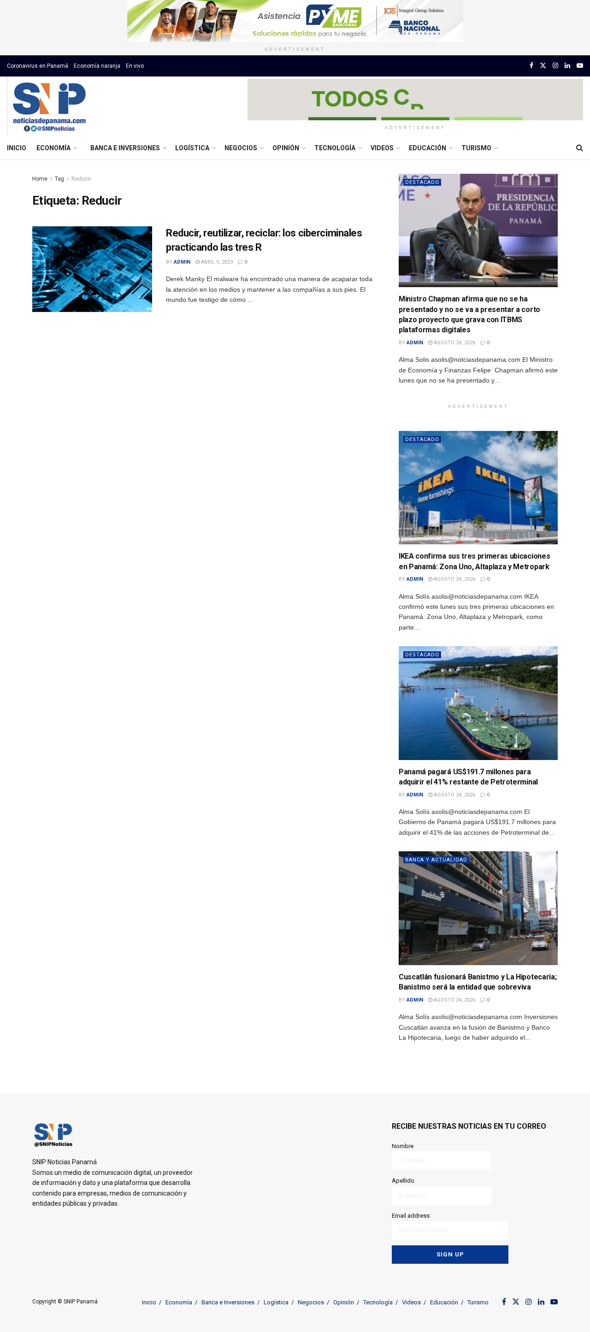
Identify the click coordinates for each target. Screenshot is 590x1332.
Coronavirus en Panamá (37, 66)
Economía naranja (97, 66)
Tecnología (334, 148)
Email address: (411, 1215)
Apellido (403, 1180)
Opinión (285, 148)
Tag (59, 179)
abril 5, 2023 (216, 262)
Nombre (402, 1146)
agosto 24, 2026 (453, 343)
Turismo (476, 148)
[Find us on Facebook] (531, 66)
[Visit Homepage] (49, 106)
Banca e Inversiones (125, 148)
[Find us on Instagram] (555, 66)
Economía (53, 148)
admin (182, 262)
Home (39, 179)
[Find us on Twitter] (543, 66)
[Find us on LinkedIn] (567, 66)
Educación (427, 148)
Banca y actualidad (436, 860)
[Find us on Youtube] (580, 66)
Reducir (81, 179)
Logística (192, 148)
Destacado (422, 182)
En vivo (135, 66)
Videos (382, 148)
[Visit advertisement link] (295, 21)
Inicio (16, 148)
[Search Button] (579, 147)
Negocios (240, 148)
